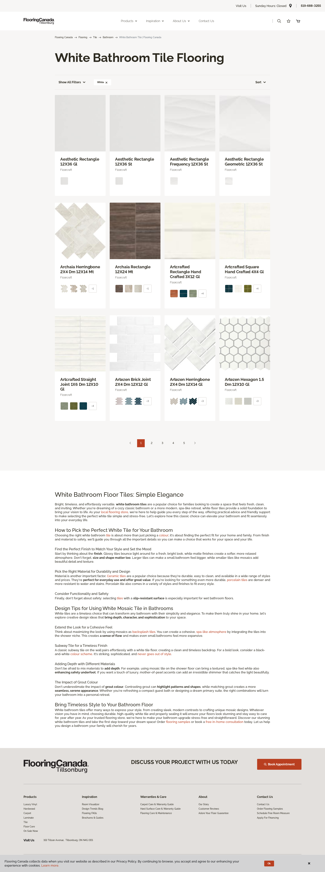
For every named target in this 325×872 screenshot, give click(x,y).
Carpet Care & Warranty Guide (157, 804)
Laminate (29, 817)
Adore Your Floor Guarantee (213, 813)
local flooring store (114, 512)
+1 (93, 288)
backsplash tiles (143, 632)
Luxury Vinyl (30, 804)
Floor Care (29, 826)
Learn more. (50, 865)
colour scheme (81, 654)
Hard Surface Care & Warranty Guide (160, 808)
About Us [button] (179, 21)
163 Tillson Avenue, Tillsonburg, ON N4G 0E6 (68, 840)
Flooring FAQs (89, 813)
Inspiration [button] (153, 21)
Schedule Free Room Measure (273, 813)
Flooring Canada (64, 37)
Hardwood (29, 808)
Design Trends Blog (92, 808)
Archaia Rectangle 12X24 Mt (132, 269)
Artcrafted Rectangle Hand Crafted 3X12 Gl (185, 272)
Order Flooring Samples (270, 808)
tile (108, 535)
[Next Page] (195, 443)
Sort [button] (258, 82)
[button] (279, 21)
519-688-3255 (311, 5)
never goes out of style (154, 654)
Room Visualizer (90, 804)
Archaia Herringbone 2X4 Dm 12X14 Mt (80, 269)
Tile (95, 37)
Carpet (27, 813)
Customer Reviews (209, 808)
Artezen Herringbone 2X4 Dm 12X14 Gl (190, 382)
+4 (202, 293)
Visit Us (241, 6)
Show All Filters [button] (70, 82)
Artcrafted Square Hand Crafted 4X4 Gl (244, 269)
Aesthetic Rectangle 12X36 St (134, 162)
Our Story (204, 804)
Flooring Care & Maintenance (156, 813)
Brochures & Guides (92, 817)
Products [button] (127, 21)
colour (163, 535)
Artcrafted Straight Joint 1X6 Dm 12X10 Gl (79, 384)
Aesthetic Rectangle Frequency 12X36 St (189, 162)
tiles (120, 598)
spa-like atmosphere (211, 632)
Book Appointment (281, 764)
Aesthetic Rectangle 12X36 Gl (79, 162)
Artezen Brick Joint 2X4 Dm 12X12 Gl (133, 382)
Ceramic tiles (116, 576)
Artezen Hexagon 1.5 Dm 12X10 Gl (244, 382)
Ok (269, 863)
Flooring (83, 37)
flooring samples (178, 722)
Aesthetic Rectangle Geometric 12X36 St (244, 162)
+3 (147, 401)
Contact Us (206, 21)
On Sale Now (31, 831)
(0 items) (298, 21)
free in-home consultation (224, 722)
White (100, 82)
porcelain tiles (237, 580)
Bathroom (108, 37)
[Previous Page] (130, 443)
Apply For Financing (268, 817)
